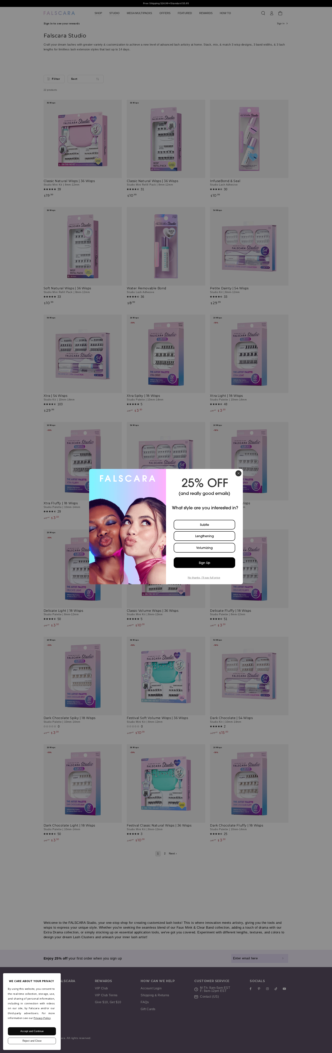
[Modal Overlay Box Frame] (166, 526)
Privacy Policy (42, 1018)
